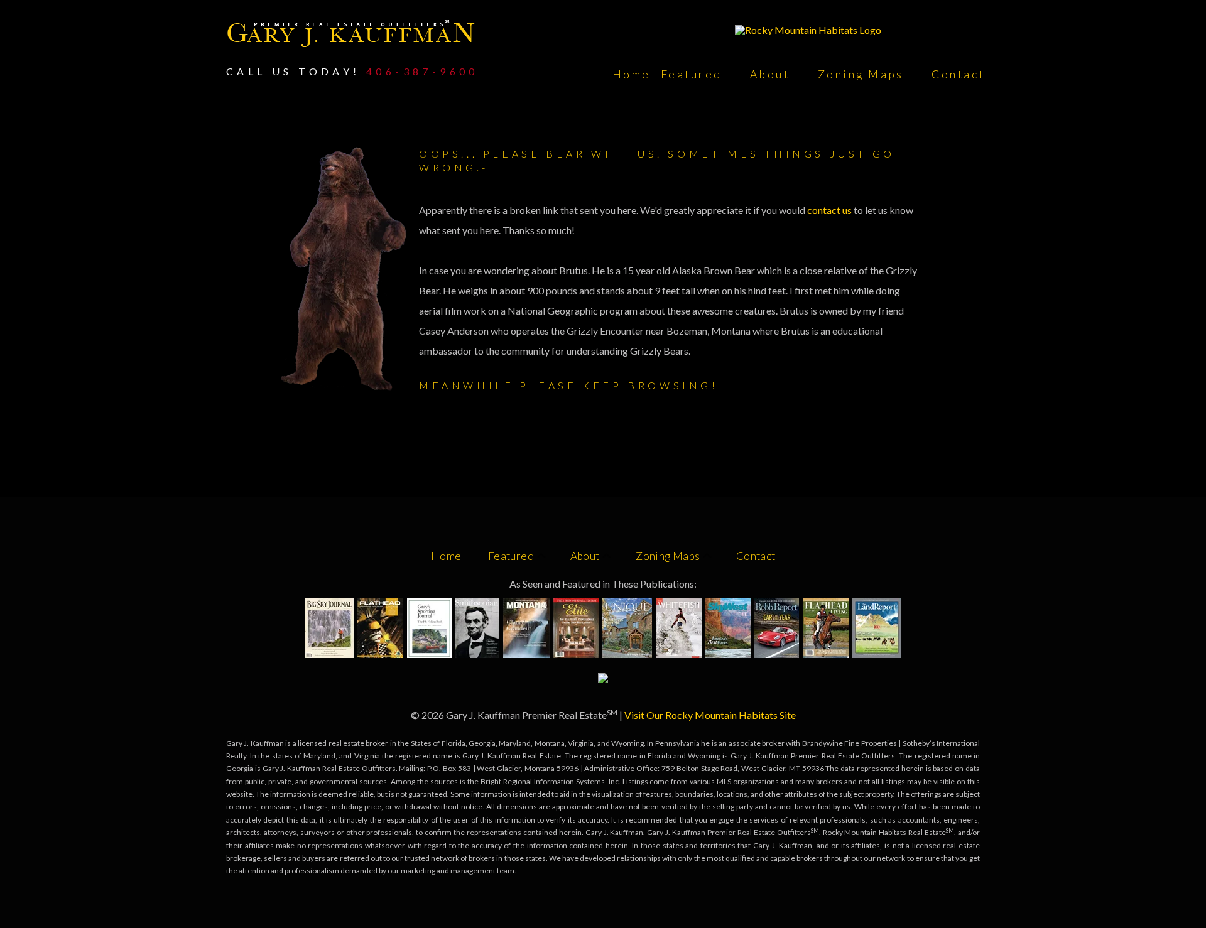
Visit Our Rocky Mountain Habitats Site (710, 715)
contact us (830, 210)
